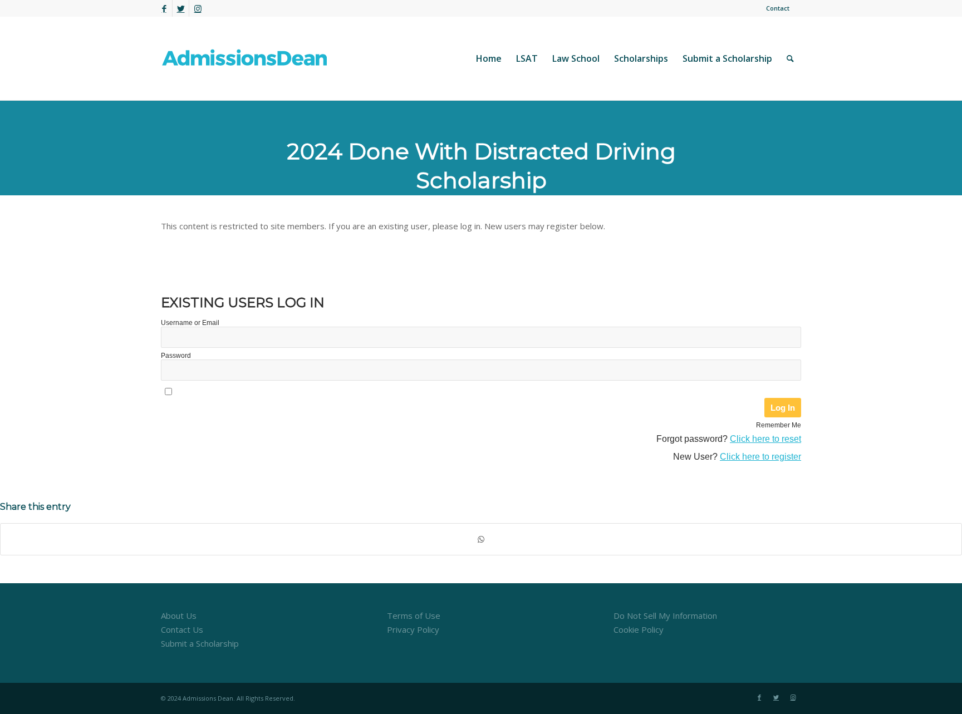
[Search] (790, 58)
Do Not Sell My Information (665, 615)
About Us (179, 615)
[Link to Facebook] (164, 8)
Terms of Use (413, 615)
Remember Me (778, 425)
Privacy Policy (413, 629)
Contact (777, 8)
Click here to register (760, 456)
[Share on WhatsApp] (481, 539)
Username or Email (190, 323)
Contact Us (182, 629)
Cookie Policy (638, 629)
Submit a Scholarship (200, 643)
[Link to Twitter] (181, 8)
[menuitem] (774, 8)
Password (176, 356)
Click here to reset (765, 439)
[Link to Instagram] (197, 8)
